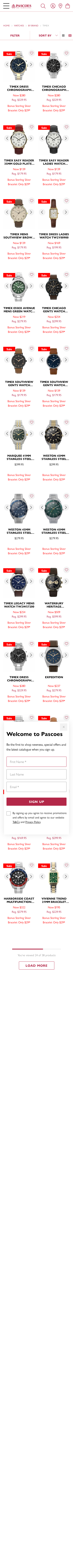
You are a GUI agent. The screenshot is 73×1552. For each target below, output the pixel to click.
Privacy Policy (33, 822)
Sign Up (36, 801)
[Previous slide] (7, 64)
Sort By (45, 35)
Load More (37, 965)
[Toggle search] (43, 6)
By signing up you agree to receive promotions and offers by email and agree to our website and (40, 817)
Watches (19, 25)
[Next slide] (31, 64)
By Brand (33, 25)
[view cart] (67, 5)
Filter (15, 35)
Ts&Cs (16, 822)
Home (6, 25)
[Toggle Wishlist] (31, 53)
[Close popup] (63, 727)
